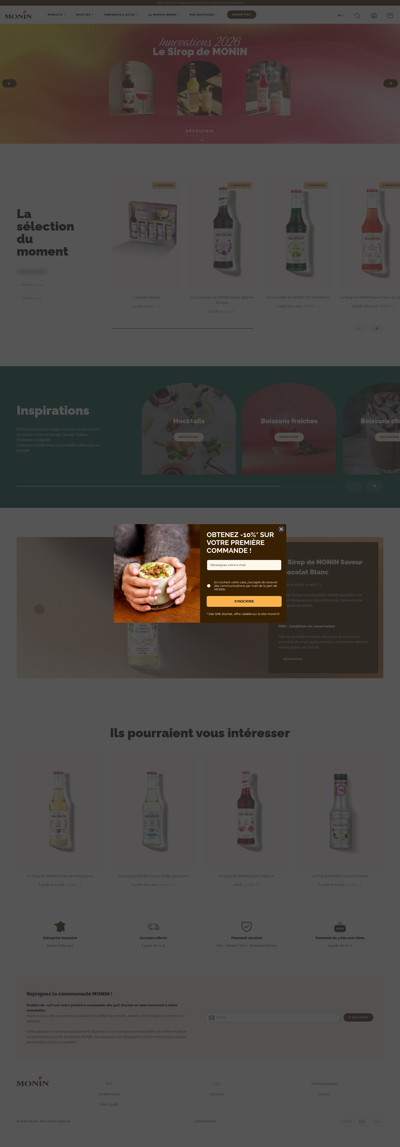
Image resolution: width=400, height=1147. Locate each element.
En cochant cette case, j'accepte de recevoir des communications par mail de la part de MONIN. (246, 586)
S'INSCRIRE (244, 601)
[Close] (281, 529)
